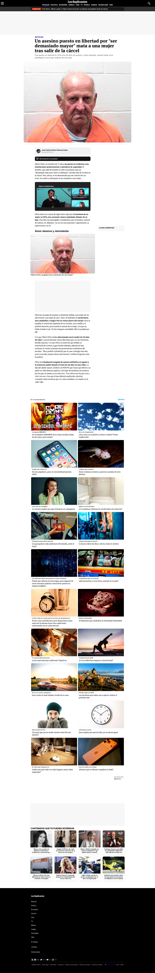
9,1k (49, 960)
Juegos (94, 5)
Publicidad (53, 964)
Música (87, 5)
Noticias (45, 5)
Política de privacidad (71, 964)
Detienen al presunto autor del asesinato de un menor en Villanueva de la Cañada (113, 876)
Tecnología (103, 5)
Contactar (61, 964)
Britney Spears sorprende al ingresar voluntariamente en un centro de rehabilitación (65, 876)
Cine (77, 5)
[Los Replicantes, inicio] (77, 2)
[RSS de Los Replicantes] (32, 960)
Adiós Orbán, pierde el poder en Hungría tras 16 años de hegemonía (89, 876)
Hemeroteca (35, 952)
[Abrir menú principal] (2, 3)
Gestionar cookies (97, 964)
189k (37, 960)
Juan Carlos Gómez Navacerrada (55, 150)
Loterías (34, 947)
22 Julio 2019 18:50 (47, 152)
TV (82, 5)
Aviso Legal (45, 964)
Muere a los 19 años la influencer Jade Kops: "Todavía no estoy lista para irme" (41, 850)
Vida (111, 5)
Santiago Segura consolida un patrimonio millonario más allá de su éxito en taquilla (113, 850)
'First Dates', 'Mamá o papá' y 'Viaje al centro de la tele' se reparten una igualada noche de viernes (70, 9)
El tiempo (34, 942)
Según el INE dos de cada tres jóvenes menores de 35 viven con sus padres (65, 850)
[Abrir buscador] (149, 3)
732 (55, 960)
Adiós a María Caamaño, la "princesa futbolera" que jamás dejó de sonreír (89, 850)
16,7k (44, 960)
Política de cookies (84, 964)
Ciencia (71, 5)
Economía (63, 5)
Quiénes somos (36, 964)
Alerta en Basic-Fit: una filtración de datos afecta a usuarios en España (41, 876)
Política (54, 5)
